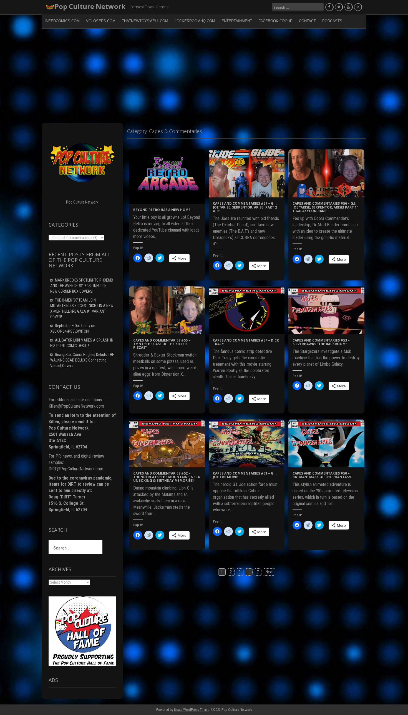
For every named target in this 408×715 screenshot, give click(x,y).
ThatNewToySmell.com (145, 21)
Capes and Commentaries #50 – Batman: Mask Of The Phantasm (322, 475)
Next (269, 572)
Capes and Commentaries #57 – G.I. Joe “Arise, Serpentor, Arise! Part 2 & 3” (245, 207)
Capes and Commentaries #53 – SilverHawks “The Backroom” (321, 342)
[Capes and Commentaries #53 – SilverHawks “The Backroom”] (326, 310)
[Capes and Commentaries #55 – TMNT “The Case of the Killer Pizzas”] (167, 310)
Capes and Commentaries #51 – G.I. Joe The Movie (245, 475)
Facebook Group (275, 21)
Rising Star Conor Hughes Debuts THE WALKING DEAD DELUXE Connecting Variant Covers (82, 360)
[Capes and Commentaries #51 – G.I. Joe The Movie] (246, 443)
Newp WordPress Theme (191, 710)
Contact (307, 21)
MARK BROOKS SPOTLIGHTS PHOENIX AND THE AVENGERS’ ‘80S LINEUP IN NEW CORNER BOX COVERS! (81, 285)
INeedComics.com (62, 21)
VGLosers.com (100, 21)
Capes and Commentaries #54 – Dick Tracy (246, 342)
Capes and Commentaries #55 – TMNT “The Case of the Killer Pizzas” (161, 344)
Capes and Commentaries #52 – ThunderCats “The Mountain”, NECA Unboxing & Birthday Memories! (166, 477)
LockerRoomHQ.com (195, 21)
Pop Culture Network (90, 6)
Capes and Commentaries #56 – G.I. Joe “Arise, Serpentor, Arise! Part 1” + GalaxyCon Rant (325, 207)
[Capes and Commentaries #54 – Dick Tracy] (246, 310)
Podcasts (332, 21)
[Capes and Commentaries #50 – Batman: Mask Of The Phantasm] (326, 443)
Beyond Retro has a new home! (162, 209)
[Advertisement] (204, 76)
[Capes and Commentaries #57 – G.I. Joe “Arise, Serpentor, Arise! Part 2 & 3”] (246, 173)
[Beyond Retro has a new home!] (167, 176)
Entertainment (236, 21)
